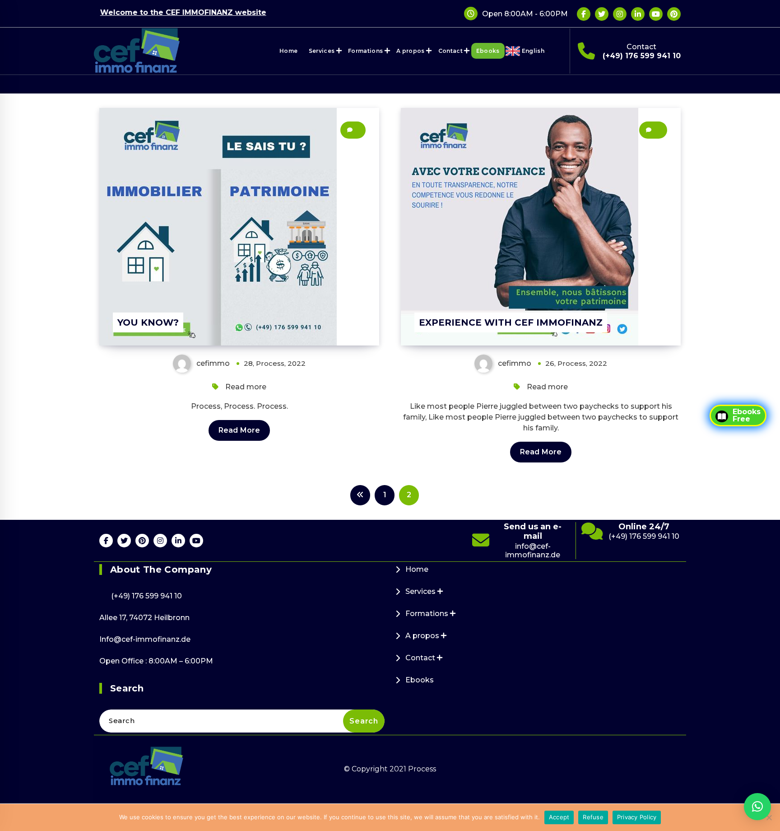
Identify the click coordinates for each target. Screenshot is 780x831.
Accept (559, 817)
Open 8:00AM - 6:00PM (525, 13)
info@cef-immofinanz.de (532, 550)
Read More (239, 430)
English (533, 50)
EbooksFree (747, 415)
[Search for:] (242, 721)
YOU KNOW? (148, 322)
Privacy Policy (637, 817)
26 (657, 129)
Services (321, 50)
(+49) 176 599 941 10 (642, 55)
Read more (245, 387)
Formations (365, 50)
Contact (450, 50)
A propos (410, 50)
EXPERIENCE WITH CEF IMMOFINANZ (511, 322)
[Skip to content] (562, 51)
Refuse (593, 817)
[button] (757, 806)
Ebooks (488, 50)
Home (288, 50)
